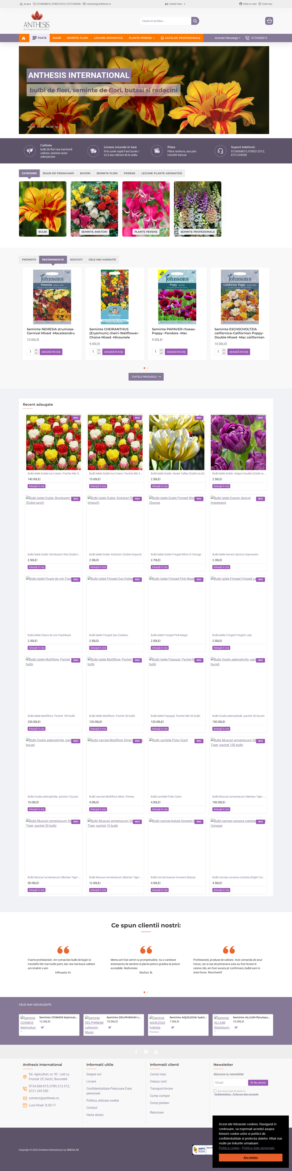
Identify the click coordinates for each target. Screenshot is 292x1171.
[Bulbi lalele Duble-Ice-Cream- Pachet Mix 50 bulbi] (53, 442)
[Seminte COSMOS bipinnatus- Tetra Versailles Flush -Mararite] (28, 1023)
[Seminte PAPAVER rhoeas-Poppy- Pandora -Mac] (177, 297)
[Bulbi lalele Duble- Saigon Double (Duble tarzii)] (238, 442)
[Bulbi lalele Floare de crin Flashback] (53, 604)
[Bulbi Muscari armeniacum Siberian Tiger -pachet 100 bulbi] (238, 765)
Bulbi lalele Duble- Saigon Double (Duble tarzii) (239, 473)
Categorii (29, 173)
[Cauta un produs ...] (195, 21)
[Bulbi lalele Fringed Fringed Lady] (238, 604)
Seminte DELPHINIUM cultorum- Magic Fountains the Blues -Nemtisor (124, 1017)
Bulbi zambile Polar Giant (166, 796)
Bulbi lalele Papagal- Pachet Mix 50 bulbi (175, 715)
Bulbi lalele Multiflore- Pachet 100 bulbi (51, 715)
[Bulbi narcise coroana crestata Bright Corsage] (238, 846)
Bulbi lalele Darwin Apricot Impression (235, 554)
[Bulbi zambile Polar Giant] (176, 765)
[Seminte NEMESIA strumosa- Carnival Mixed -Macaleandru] (52, 297)
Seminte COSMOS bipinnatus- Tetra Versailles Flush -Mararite (58, 1017)
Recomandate (53, 259)
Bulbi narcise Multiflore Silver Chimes (111, 796)
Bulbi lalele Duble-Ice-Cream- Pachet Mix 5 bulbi (116, 473)
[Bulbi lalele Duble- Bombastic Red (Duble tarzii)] (53, 523)
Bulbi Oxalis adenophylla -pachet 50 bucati (238, 715)
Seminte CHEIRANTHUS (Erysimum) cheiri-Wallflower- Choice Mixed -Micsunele (114, 333)
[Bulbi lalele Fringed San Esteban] (115, 604)
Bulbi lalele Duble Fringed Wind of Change (176, 554)
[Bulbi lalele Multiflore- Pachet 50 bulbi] (115, 684)
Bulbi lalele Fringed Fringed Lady (232, 635)
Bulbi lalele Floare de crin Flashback (49, 635)
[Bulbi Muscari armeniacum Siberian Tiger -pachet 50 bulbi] (53, 846)
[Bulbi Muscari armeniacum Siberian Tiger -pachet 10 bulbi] (115, 846)
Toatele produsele (144, 376)
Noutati (76, 259)
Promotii (29, 259)
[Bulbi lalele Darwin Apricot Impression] (238, 523)
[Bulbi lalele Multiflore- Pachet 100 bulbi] (53, 684)
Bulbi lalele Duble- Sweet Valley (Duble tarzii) (177, 473)
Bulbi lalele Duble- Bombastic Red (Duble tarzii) (54, 554)
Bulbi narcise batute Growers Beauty (173, 877)
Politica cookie (229, 1148)
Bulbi (43, 231)
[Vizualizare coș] (269, 21)
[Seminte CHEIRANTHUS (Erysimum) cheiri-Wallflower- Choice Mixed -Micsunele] (114, 297)
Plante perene (146, 231)
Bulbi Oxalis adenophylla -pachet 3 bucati (53, 796)
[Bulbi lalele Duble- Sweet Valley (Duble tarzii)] (176, 442)
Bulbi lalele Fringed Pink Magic (169, 635)
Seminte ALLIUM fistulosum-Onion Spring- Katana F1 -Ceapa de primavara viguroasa (252, 1017)
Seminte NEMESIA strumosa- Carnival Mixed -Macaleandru (51, 331)
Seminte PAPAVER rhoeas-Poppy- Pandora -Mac (174, 331)
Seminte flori (107, 173)
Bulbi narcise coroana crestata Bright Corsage (239, 877)
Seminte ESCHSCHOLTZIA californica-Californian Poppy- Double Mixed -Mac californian (239, 333)
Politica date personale (258, 1148)
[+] (36, 350)
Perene (129, 173)
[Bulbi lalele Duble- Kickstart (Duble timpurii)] (115, 523)
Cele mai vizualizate (35, 1004)
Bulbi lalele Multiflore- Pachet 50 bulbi (112, 715)
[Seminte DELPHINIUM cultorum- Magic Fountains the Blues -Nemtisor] (94, 1025)
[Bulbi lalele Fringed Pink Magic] (176, 604)
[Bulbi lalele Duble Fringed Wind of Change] (176, 523)
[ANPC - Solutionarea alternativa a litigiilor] (212, 1150)
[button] (276, 1148)
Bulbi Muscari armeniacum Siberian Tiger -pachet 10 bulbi (116, 877)
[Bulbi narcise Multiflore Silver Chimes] (115, 765)
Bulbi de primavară (58, 173)
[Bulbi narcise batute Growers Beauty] (176, 846)
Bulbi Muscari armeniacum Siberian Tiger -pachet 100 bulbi (239, 796)
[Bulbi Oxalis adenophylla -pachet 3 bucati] (53, 765)
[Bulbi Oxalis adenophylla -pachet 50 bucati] (238, 684)
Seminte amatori (94, 231)
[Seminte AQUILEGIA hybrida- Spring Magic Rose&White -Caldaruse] (158, 1024)
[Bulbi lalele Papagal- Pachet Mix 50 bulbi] (176, 684)
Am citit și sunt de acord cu (236, 1093)
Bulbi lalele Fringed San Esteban (108, 635)
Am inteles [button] (251, 1157)
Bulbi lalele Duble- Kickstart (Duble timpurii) (115, 554)
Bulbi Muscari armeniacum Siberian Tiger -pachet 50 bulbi (54, 877)
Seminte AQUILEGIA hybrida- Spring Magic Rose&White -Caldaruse (188, 1017)
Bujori (85, 173)
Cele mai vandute (102, 259)
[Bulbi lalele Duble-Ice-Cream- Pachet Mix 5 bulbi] (115, 442)
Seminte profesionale (198, 231)
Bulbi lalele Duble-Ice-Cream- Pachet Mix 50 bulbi (54, 473)
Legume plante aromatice (161, 173)
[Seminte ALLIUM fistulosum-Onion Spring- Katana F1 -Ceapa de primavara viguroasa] (222, 1023)
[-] (36, 353)
